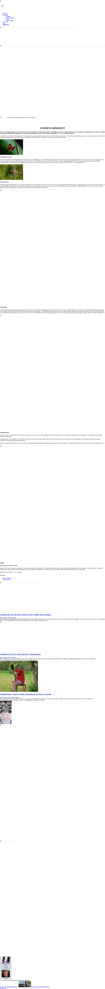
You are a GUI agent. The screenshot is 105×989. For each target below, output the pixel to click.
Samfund (13, 617)
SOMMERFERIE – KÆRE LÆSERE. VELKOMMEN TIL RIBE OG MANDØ (25, 694)
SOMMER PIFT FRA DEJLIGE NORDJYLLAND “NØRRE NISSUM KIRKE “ (26, 615)
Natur (12, 697)
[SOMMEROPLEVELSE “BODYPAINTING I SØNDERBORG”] (19, 622)
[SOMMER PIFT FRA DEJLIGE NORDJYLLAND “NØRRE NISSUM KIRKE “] (19, 582)
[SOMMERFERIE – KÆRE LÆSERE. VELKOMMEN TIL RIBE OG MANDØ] (19, 691)
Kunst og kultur (4, 617)
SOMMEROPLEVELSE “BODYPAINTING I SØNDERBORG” (20, 654)
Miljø (9, 617)
